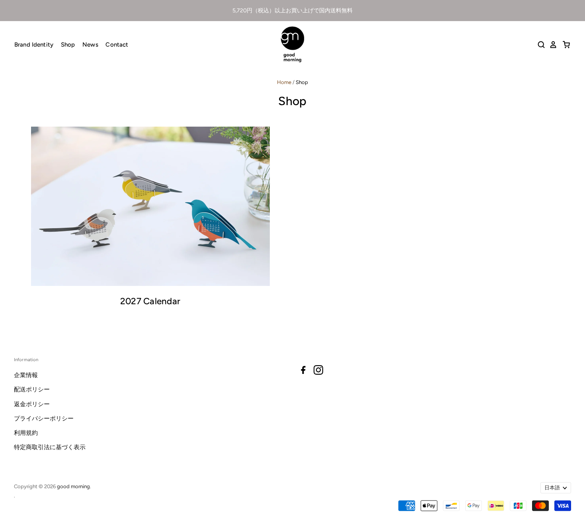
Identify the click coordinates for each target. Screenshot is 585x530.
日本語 (552, 488)
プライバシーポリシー (44, 418)
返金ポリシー (32, 404)
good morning (73, 486)
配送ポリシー (32, 389)
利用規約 (26, 432)
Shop (68, 44)
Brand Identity (33, 44)
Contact (116, 44)
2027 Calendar (150, 301)
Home (284, 82)
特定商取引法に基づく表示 (50, 447)
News (90, 44)
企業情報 (26, 375)
